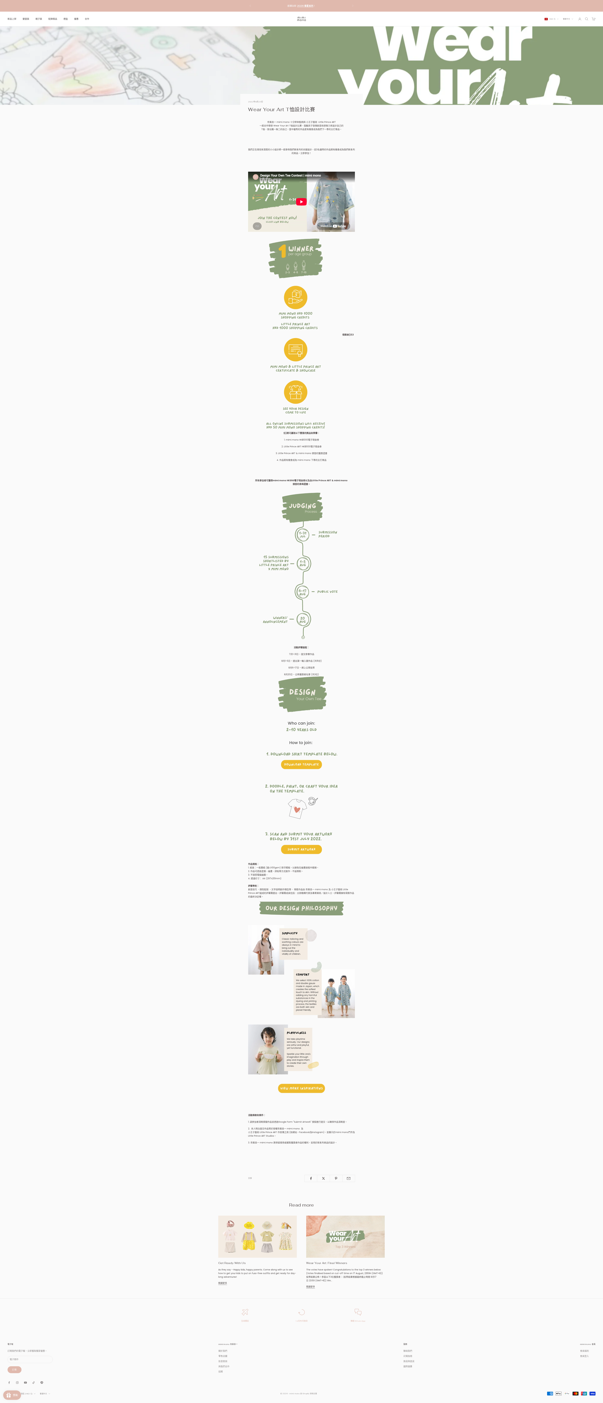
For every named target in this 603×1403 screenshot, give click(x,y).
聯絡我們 (407, 1350)
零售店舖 (222, 1356)
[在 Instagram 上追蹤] (17, 1382)
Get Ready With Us (232, 1263)
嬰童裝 (26, 18)
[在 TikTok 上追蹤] (33, 1382)
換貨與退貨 (408, 1361)
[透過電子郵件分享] (348, 1178)
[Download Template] (301, 725)
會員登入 (584, 1356)
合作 (87, 18)
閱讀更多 (222, 1283)
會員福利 (584, 1350)
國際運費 (407, 1366)
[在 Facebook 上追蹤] (9, 1382)
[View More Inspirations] (301, 999)
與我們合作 (223, 1366)
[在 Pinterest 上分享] (336, 1178)
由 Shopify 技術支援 (308, 1393)
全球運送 (245, 1321)
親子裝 (38, 18)
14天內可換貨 (301, 1321)
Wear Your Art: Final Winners (326, 1263)
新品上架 (12, 18)
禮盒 (65, 18)
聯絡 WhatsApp (358, 1321)
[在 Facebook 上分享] (311, 1178)
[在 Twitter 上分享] (323, 1178)
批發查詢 (222, 1361)
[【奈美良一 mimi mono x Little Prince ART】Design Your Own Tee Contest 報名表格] (301, 818)
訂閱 (14, 1369)
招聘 (220, 1371)
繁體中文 (566, 19)
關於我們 (222, 1350)
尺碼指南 (407, 1356)
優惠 (76, 18)
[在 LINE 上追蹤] (41, 1382)
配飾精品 (52, 18)
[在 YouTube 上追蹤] (25, 1382)
